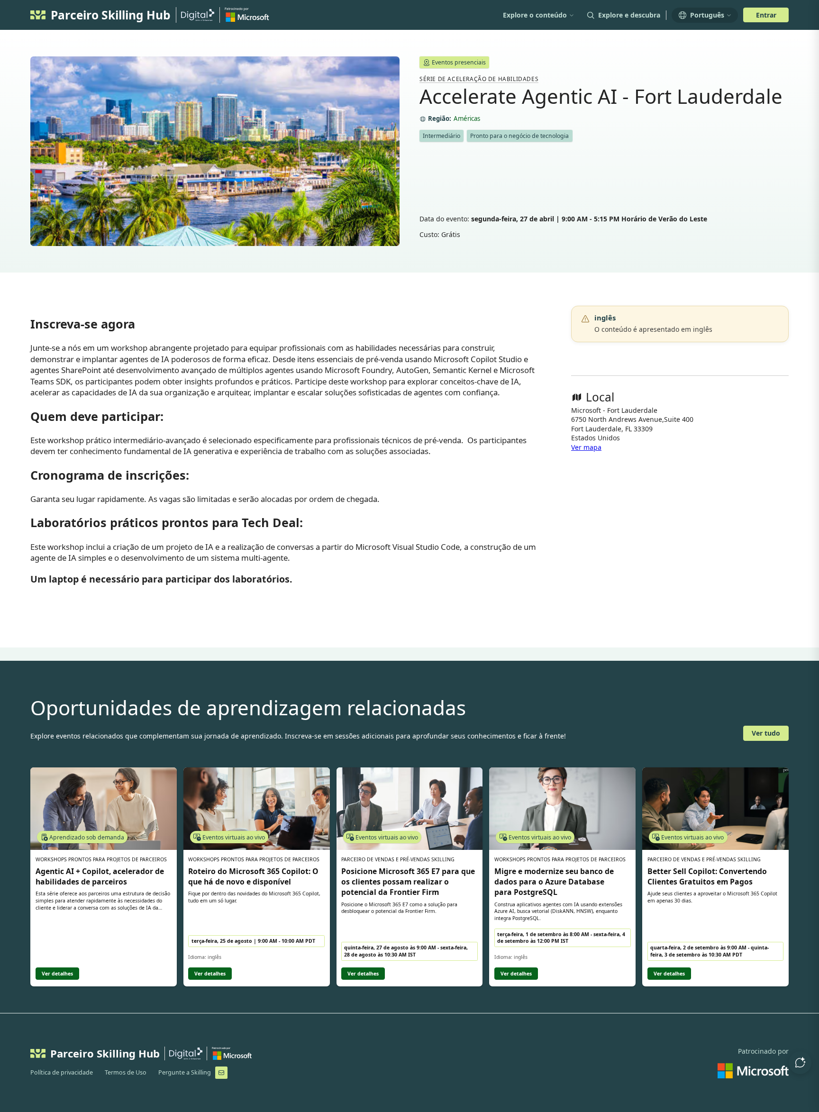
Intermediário (441, 136)
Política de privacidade (61, 1072)
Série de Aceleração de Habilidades (478, 78)
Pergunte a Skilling (184, 1072)
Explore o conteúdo (535, 14)
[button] (800, 1062)
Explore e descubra (629, 14)
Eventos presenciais (459, 62)
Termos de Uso (125, 1072)
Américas (467, 119)
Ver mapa (586, 447)
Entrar (766, 14)
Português (707, 14)
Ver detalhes (57, 973)
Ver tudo (766, 733)
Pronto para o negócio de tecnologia (519, 136)
